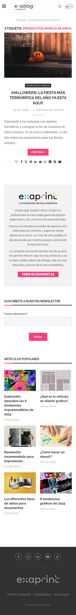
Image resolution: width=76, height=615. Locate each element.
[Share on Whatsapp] (45, 161)
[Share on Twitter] (25, 161)
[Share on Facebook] (21, 161)
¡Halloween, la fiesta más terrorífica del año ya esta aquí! (38, 97)
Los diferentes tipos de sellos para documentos (19, 503)
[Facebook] (18, 556)
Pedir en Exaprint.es (38, 274)
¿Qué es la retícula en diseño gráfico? (54, 399)
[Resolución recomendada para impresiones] (20, 436)
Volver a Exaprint (19, 594)
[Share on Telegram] (50, 161)
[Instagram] (28, 556)
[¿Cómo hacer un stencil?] (56, 436)
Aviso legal (61, 594)
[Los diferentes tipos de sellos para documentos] (20, 482)
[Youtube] (47, 556)
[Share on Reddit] (40, 161)
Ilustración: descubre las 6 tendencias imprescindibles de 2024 (19, 405)
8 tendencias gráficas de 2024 (53, 501)
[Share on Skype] (55, 161)
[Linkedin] (38, 556)
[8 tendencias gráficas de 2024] (56, 482)
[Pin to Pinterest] (31, 161)
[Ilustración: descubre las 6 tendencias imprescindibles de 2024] (20, 380)
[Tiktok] (57, 556)
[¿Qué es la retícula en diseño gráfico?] (56, 380)
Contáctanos (42, 594)
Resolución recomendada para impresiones (19, 456)
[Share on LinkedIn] (35, 161)
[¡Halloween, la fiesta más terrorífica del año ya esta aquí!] (38, 55)
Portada (21, 20)
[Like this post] (16, 161)
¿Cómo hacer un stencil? (52, 454)
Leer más (37, 152)
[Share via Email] (59, 161)
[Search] (60, 6)
